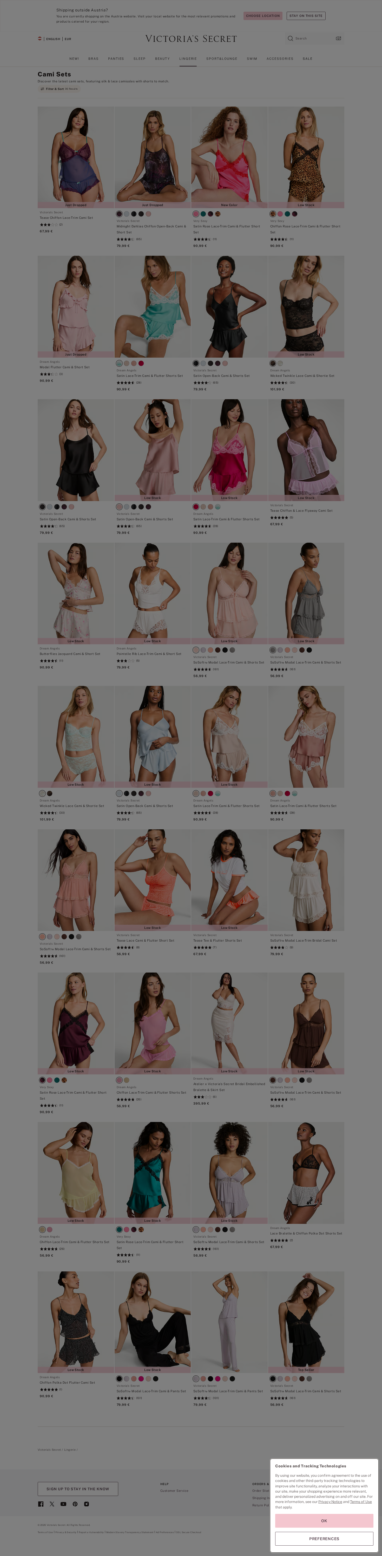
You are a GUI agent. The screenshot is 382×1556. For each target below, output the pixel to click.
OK (324, 1521)
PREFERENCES (324, 1539)
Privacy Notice (330, 1502)
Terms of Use (361, 1502)
